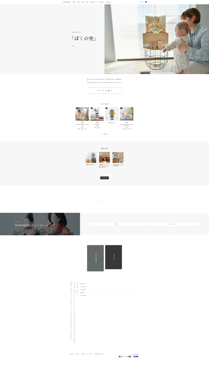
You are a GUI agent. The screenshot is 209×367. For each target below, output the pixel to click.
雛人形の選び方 (71, 319)
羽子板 (77, 291)
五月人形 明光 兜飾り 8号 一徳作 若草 (82, 125)
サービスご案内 (82, 286)
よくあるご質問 (82, 289)
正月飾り (83, 2)
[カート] (145, 2)
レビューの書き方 (83, 295)
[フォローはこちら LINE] (99, 202)
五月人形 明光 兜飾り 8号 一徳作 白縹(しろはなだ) (126, 125)
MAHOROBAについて (93, 2)
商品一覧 (71, 290)
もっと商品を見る (104, 134)
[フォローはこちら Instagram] (103, 202)
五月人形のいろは (74, 332)
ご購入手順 (82, 292)
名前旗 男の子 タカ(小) (112, 122)
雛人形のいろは (71, 328)
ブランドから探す (71, 310)
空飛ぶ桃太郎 (97, 124)
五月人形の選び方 (74, 321)
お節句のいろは (101, 2)
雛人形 (74, 2)
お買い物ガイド (108, 2)
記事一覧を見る (104, 177)
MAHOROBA (136, 354)
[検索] (140, 2)
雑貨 (87, 2)
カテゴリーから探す (71, 299)
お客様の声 (71, 336)
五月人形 (78, 2)
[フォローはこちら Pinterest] (110, 202)
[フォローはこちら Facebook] (106, 202)
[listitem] (106, 90)
